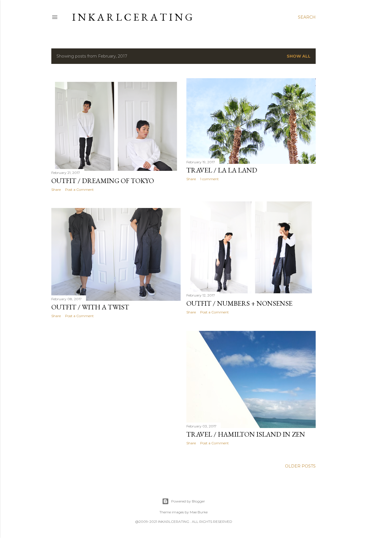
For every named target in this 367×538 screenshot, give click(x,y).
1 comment (209, 179)
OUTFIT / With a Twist (90, 307)
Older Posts (300, 466)
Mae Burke (199, 512)
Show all (299, 56)
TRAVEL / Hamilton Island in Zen (245, 434)
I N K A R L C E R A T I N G (132, 17)
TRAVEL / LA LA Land (221, 170)
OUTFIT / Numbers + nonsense (239, 303)
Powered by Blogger (188, 501)
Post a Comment (79, 189)
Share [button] (56, 189)
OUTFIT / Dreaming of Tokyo (102, 180)
